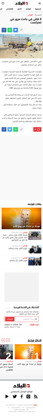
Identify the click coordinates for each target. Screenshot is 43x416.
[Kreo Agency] (35, 405)
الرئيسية (38, 9)
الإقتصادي (9, 9)
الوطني (28, 9)
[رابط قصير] (21, 30)
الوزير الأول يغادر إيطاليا (17, 248)
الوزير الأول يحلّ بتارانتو (18, 260)
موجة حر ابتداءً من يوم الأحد (26, 226)
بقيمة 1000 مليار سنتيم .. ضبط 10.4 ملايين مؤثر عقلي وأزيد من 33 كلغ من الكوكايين (14, 237)
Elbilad (21, 3)
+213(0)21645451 (16, 408)
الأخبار (19, 9)
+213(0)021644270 (30, 408)
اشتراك (10, 319)
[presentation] (8, 340)
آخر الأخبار (10, 361)
